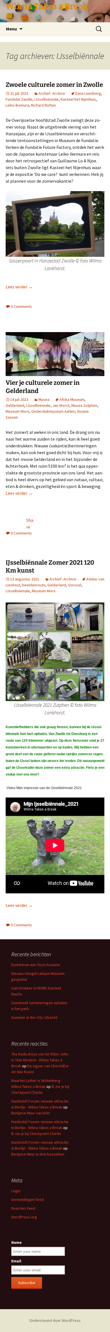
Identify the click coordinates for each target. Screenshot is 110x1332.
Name (16, 1242)
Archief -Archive (51, 93)
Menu (11, 29)
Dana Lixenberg (88, 93)
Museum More (17, 411)
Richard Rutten (43, 105)
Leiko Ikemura (17, 105)
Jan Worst (60, 405)
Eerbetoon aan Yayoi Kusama (35, 964)
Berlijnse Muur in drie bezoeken (37, 1154)
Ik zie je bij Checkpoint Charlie (36, 1133)
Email (16, 1260)
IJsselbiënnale (46, 99)
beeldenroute (33, 584)
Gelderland (15, 405)
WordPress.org (24, 1217)
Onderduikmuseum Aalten (53, 411)
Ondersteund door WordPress (55, 1320)
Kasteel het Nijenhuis (78, 99)
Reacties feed (23, 1208)
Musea (43, 399)
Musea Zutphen (84, 405)
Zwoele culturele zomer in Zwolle (54, 85)
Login (15, 1190)
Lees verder (19, 287)
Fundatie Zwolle (19, 99)
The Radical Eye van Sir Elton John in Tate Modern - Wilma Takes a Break (39, 1060)
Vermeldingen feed (27, 1199)
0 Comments (21, 306)
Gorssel (74, 584)
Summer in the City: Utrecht (34, 1017)
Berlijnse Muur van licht (30, 1112)
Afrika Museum (72, 399)
